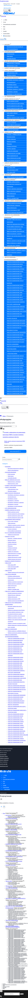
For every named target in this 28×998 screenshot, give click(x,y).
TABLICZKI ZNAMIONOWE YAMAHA (15, 388)
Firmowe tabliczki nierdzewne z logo (15, 226)
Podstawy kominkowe (12, 146)
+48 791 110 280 (7, 7)
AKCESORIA (8, 466)
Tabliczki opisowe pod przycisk (14, 160)
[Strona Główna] (1, 416)
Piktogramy (9, 143)
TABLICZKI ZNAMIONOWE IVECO (15, 287)
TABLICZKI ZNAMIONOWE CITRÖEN (15, 269)
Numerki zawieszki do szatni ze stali (15, 108)
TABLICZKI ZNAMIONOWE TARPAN (15, 370)
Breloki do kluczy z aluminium (13, 63)
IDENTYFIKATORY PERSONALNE (12, 493)
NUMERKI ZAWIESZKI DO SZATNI (12, 510)
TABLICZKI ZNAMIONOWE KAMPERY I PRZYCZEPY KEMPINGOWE (17, 946)
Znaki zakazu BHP (11, 172)
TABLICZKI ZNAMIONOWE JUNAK (15, 299)
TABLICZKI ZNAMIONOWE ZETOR (15, 393)
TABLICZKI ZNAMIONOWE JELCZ (15, 297)
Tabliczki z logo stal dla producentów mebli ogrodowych (16, 916)
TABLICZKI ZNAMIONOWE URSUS (15, 374)
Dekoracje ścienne (11, 136)
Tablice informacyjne (11, 193)
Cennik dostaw (6, 33)
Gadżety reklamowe (11, 139)
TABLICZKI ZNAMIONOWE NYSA (14, 337)
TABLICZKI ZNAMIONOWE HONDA (15, 285)
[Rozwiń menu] (1, 398)
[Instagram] (7, 14)
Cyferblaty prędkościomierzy (13, 181)
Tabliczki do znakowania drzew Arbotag (15, 224)
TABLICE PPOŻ (8, 570)
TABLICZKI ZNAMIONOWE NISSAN (15, 334)
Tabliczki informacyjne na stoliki (14, 158)
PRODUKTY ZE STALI (10, 536)
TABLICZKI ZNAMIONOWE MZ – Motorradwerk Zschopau (15, 957)
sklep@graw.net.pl (8, 5)
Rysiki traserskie (10, 53)
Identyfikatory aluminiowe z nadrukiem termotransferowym (17, 838)
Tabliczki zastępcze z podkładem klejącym (16, 250)
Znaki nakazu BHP (11, 167)
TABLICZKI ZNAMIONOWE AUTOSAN (15, 261)
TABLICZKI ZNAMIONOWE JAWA (14, 292)
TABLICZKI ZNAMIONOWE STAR (14, 360)
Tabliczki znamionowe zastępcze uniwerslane (17, 632)
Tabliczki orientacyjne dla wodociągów (15, 177)
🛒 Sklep (5, 19)
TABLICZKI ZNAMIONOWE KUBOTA (15, 309)
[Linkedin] (8, 14)
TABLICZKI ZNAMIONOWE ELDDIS (15, 271)
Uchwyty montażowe (11, 122)
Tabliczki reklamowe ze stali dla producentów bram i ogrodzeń (15, 919)
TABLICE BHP (8, 562)
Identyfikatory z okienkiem (12, 87)
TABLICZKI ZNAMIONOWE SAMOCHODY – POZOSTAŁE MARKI (18, 966)
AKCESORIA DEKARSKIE (10, 472)
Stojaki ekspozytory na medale (13, 153)
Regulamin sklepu (4, 756)
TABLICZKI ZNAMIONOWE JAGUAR (15, 290)
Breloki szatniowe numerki (12, 101)
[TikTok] (14, 14)
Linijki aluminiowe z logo (12, 72)
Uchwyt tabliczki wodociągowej (14, 124)
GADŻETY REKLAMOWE (10, 487)
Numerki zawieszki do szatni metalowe (15, 103)
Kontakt (5, 31)
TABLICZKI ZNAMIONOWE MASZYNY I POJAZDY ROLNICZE (17, 952)
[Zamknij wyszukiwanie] (1, 991)
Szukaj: (2, 994)
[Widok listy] (4, 429)
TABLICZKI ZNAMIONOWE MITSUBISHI (16, 323)
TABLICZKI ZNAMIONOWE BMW (14, 266)
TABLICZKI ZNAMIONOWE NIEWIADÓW (16, 332)
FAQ (4, 28)
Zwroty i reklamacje (4, 760)
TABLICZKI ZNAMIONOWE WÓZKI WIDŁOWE (18, 734)
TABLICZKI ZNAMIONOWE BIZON (15, 264)
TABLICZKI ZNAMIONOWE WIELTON (15, 379)
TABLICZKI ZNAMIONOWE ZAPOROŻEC (16, 391)
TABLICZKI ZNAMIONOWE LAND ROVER (16, 311)
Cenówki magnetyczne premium (14, 203)
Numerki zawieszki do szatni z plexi (15, 105)
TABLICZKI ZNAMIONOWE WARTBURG (16, 377)
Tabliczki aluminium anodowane (14, 191)
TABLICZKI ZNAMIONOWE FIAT (14, 273)
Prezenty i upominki (11, 148)
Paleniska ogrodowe (11, 141)
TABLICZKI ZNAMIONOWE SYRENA (15, 365)
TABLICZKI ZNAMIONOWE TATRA (15, 367)
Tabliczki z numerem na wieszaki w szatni (16, 240)
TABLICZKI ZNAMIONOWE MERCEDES (16, 320)
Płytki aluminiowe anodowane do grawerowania (15, 892)
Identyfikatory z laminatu (12, 91)
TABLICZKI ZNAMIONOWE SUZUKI (15, 363)
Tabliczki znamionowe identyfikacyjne (15, 212)
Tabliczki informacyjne (12, 207)
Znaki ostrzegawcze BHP (12, 169)
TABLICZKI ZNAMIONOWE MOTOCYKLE (16, 325)
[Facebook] (4, 14)
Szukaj (3, 457)
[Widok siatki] (1, 428)
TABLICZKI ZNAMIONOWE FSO (14, 278)
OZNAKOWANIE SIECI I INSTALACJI (13, 527)
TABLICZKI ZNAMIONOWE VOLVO (15, 386)
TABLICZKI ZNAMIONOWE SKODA (15, 358)
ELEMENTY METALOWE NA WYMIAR (12, 68)
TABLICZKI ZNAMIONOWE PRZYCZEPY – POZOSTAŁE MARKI (18, 964)
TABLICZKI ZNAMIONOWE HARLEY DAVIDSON (16, 938)
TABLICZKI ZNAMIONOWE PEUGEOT (16, 339)
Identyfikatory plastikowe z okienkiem (15, 89)
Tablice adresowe (10, 115)
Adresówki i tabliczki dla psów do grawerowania (16, 909)
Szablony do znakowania (12, 151)
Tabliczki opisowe (11, 196)
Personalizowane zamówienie (9, 24)
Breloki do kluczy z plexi (12, 65)
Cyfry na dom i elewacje (12, 113)
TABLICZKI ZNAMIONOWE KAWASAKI (16, 306)
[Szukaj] (19, 459)
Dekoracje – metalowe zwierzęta (14, 134)
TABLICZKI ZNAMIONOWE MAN (14, 313)
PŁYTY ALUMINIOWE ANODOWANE (13, 532)
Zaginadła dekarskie (11, 58)
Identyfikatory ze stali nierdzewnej (14, 94)
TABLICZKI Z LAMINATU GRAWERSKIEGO (14, 591)
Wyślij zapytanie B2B (14, 451)
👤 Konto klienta (6, 35)
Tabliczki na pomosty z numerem (14, 233)
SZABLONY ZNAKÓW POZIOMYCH (11, 162)
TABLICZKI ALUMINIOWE (10, 574)
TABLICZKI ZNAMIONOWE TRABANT (15, 372)
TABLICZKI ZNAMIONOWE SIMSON (15, 355)
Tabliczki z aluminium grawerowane (14, 188)
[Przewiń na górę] (1, 807)
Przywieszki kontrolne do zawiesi (14, 229)
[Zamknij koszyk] (1, 799)
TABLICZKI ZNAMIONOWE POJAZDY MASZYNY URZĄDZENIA (17, 963)
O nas (4, 22)
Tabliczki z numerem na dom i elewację (15, 117)
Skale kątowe (10, 56)
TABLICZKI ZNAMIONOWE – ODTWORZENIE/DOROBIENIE (12, 927)
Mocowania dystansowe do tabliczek (15, 46)
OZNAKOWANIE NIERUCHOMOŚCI (13, 519)
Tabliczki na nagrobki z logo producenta (15, 231)
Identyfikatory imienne (12, 84)
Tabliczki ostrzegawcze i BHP (13, 210)
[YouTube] (10, 14)
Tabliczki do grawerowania (12, 129)
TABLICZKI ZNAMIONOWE (11, 629)
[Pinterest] (12, 14)
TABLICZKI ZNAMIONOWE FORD (14, 276)
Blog (4, 26)
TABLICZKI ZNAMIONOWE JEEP (14, 294)
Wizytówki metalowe (11, 75)
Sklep (4, 813)
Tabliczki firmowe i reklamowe (13, 205)
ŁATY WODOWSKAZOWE (9, 96)
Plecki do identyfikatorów (12, 49)
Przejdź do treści (4, 1)
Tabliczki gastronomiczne (12, 155)
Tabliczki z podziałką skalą (13, 198)
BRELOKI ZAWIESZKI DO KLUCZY (12, 479)
